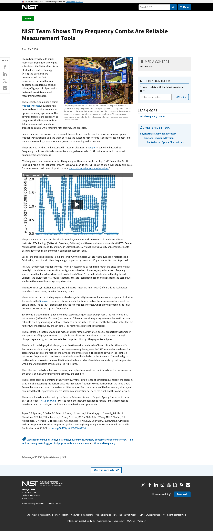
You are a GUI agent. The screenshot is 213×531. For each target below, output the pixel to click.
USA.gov (131, 521)
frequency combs (31, 105)
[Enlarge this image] (98, 80)
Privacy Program (61, 514)
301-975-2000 (27, 498)
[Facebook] (5, 67)
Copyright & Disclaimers (82, 514)
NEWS (28, 18)
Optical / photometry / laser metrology (105, 439)
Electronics (63, 439)
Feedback (182, 494)
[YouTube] (169, 485)
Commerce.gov (104, 521)
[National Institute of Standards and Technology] (42, 483)
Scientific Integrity (175, 514)
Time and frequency (104, 443)
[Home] (30, 7)
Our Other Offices (53, 503)
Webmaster (27, 503)
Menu (186, 7)
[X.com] (5, 81)
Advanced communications (41, 439)
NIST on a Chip (48, 400)
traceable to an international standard (89, 168)
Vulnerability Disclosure (106, 514)
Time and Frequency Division (159, 138)
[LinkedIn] (156, 485)
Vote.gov (142, 521)
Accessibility (45, 514)
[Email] (5, 88)
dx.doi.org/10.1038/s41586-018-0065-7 (67, 428)
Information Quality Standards (81, 521)
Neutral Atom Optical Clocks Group (165, 142)
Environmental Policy (155, 514)
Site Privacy (32, 514)
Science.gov (119, 521)
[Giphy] (175, 485)
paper (92, 147)
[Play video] (77, 204)
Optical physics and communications (69, 443)
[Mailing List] (188, 485)
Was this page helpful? (106, 470)
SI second (44, 301)
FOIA (141, 514)
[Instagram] (162, 485)
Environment (77, 439)
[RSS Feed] (181, 485)
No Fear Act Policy (127, 514)
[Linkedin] (5, 74)
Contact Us (39, 503)
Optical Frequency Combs (151, 116)
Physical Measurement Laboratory (158, 133)
